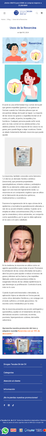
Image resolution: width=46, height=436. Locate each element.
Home (3, 19)
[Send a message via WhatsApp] (5, 431)
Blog (8, 19)
